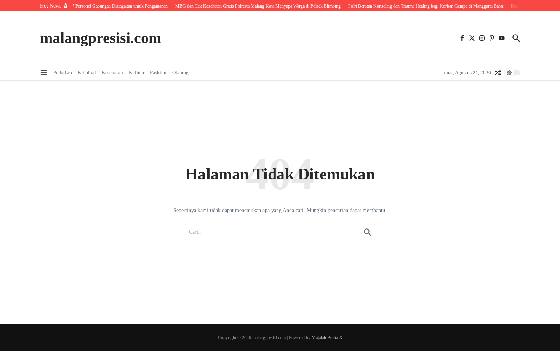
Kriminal (87, 72)
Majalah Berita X (327, 337)
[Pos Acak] (498, 73)
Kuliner (136, 72)
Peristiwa (62, 72)
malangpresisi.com (100, 37)
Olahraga (181, 72)
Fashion (158, 72)
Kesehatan (112, 72)
